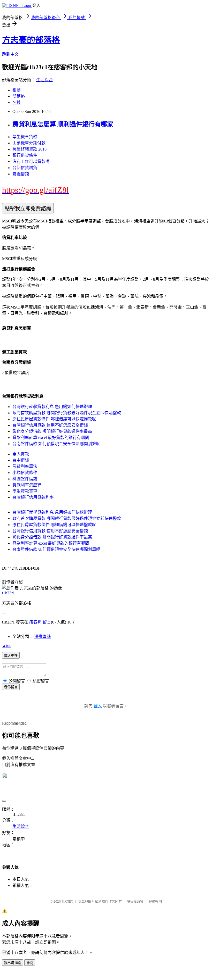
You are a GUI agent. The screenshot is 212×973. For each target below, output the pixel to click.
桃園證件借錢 (24, 479)
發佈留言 (11, 687)
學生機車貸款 (24, 137)
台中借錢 (20, 460)
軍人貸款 (20, 454)
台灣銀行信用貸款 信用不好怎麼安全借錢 (50, 425)
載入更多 (11, 656)
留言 (47, 622)
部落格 (18, 96)
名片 (16, 102)
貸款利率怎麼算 (26, 485)
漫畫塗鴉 (42, 636)
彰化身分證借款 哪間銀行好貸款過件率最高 (52, 431)
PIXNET (67, 901)
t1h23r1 (8, 593)
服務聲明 (155, 901)
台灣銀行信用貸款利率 (33, 497)
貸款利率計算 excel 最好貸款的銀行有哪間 (50, 437)
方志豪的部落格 (31, 40)
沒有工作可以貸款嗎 (31, 161)
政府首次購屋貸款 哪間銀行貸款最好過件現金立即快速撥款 (66, 413)
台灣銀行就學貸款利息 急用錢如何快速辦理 (52, 406)
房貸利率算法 (24, 466)
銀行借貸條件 (24, 155)
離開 (29, 963)
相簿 (16, 90)
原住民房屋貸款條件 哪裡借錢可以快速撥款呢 (54, 419)
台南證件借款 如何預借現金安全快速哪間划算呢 (56, 444)
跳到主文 (10, 54)
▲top (6, 645)
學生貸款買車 (24, 491)
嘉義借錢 (20, 174)
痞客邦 (35, 622)
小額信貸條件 (24, 472)
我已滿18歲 (12, 963)
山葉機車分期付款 (29, 143)
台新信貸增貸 (24, 167)
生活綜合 (44, 80)
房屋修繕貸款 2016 (29, 149)
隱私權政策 (135, 901)
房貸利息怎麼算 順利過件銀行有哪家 (62, 124)
